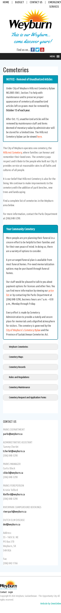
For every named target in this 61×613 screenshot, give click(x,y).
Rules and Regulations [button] (19, 377)
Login (10, 592)
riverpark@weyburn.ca (14, 511)
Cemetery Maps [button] (16, 357)
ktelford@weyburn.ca (14, 494)
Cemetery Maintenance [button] (19, 387)
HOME (6, 2)
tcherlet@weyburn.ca (14, 451)
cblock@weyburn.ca (13, 472)
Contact (3, 592)
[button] (52, 56)
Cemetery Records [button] (17, 367)
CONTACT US (36, 2)
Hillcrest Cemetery (12, 152)
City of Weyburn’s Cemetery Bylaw (23, 330)
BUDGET (19, 2)
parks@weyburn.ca (12, 433)
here (39, 136)
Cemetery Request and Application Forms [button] (27, 397)
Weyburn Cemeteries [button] (18, 346)
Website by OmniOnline (50, 603)
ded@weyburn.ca (11, 524)
